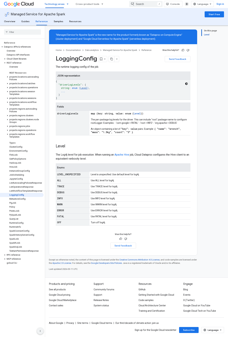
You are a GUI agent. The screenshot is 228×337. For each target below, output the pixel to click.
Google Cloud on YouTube (196, 305)
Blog (185, 289)
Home (59, 50)
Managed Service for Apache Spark (38, 14)
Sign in (220, 4)
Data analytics (92, 50)
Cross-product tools (87, 4)
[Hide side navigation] (40, 331)
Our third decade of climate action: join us (137, 323)
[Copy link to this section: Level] (68, 146)
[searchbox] (22, 32)
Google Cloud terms (101, 323)
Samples (58, 21)
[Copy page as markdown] (112, 59)
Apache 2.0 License (61, 263)
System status (101, 305)
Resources (75, 21)
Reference (42, 21)
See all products (57, 289)
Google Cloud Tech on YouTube (199, 310)
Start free (214, 14)
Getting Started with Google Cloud (156, 294)
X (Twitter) (189, 300)
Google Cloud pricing (59, 294)
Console (175, 4)
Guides (25, 21)
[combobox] (146, 4)
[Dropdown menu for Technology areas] (69, 4)
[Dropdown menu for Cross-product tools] (103, 4)
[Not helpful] (187, 50)
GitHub (142, 289)
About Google (56, 323)
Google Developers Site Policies (106, 263)
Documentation (73, 50)
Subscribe (189, 329)
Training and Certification (152, 310)
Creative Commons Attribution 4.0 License (139, 259)
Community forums (104, 289)
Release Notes (101, 300)
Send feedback (177, 59)
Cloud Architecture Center (152, 305)
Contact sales (56, 305)
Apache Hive (122, 154)
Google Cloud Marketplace (62, 300)
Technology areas (55, 4)
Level (83, 88)
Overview (9, 21)
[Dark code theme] (186, 83)
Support (98, 294)
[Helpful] (182, 50)
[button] (22, 47)
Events (186, 294)
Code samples (146, 300)
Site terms (82, 323)
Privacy (70, 323)
